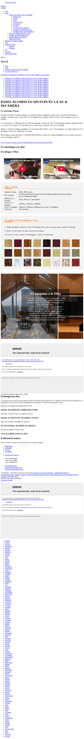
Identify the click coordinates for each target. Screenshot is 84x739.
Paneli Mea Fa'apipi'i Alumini (10, 475)
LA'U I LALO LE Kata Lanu (10, 142)
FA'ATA (16, 26)
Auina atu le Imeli (6, 480)
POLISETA (17, 17)
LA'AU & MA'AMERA (21, 28)
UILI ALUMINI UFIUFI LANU (20, 33)
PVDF (15, 19)
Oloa (6, 13)
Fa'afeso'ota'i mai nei (12, 455)
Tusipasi (11, 46)
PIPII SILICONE (14, 39)
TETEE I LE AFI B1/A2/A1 (22, 30)
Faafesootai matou (11, 54)
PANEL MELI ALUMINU (18, 37)
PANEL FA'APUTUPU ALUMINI (20, 15)
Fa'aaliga (12, 48)
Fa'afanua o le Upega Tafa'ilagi (43, 473)
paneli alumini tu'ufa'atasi (59, 475)
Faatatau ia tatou (10, 44)
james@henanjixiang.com (13, 467)
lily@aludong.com (11, 466)
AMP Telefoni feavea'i (61, 473)
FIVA (15, 20)
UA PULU (16, 24)
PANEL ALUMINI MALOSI (18, 35)
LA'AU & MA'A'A (11, 71)
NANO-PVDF (18, 22)
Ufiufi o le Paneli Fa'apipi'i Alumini (32, 475)
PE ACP (47, 475)
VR (6, 50)
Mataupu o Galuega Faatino (14, 41)
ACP (16, 476)
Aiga (6, 11)
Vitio (6, 43)
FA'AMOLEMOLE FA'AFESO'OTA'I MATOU (37, 142)
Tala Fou (8, 52)
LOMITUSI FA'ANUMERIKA (23, 31)
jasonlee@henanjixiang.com (14, 469)
